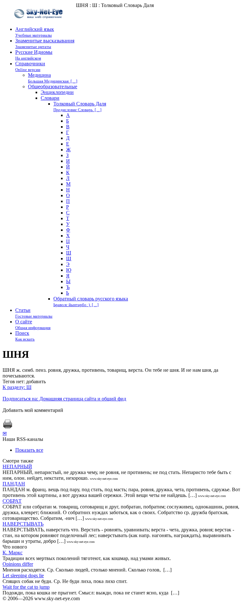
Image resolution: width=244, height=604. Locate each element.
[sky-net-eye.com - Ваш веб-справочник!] (39, 23)
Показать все (29, 450)
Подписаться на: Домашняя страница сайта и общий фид (64, 398)
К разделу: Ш (17, 387)
